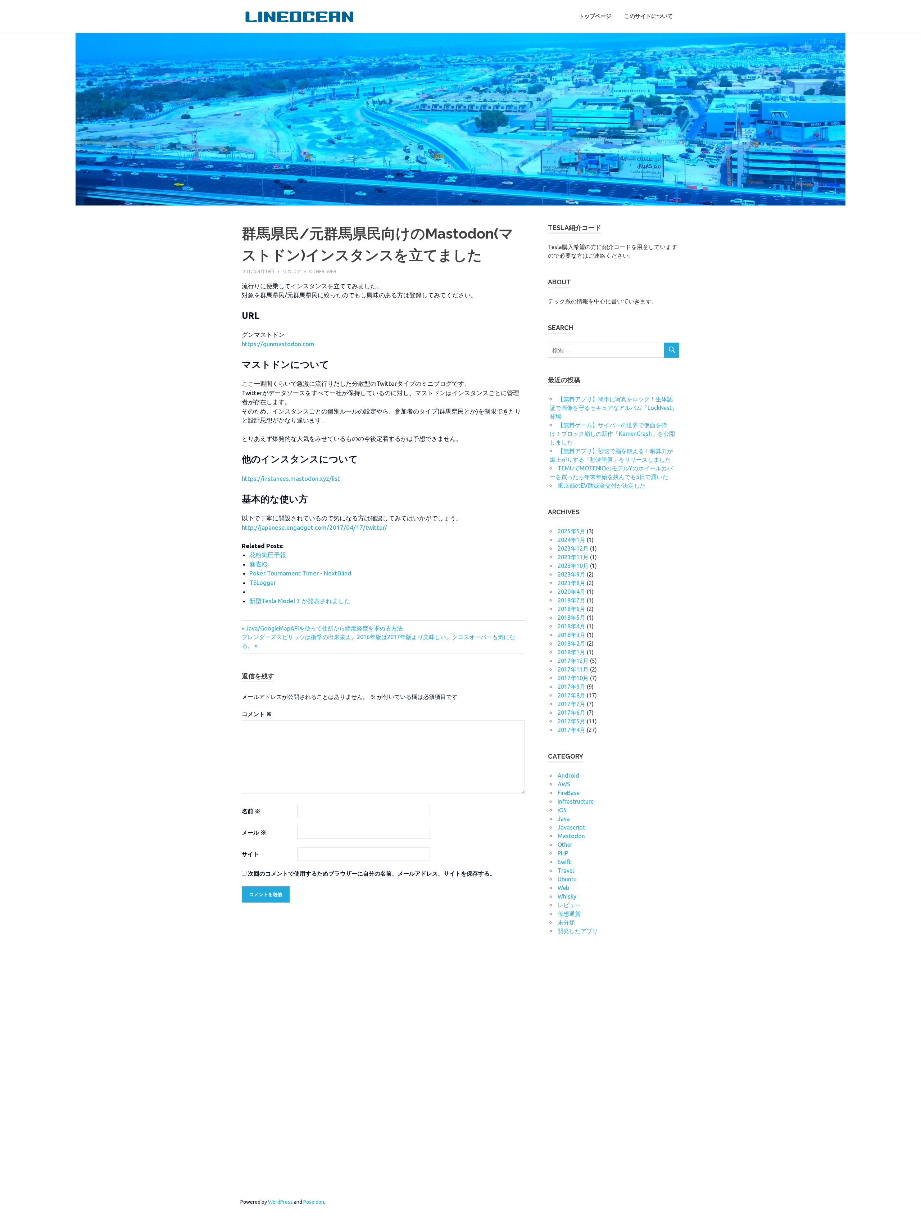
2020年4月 (571, 591)
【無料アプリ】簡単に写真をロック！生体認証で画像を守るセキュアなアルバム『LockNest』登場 (613, 408)
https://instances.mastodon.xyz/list (291, 478)
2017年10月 (573, 678)
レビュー (569, 905)
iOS (562, 810)
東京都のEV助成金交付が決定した (601, 485)
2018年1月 (571, 652)
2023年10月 (573, 565)
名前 (251, 811)
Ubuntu (567, 879)
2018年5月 (571, 617)
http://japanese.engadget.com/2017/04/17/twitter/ (314, 527)
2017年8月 (571, 695)
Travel (566, 870)
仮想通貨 (569, 913)
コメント (257, 714)
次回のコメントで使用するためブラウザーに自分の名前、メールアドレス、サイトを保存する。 (371, 873)
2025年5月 (571, 531)
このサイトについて (648, 16)
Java (564, 818)
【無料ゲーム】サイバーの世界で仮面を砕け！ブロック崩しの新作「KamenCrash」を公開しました (612, 434)
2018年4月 (571, 626)
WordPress (280, 1202)
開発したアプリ (578, 931)
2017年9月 (571, 686)
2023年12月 (573, 548)
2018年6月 (571, 609)
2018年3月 (571, 635)
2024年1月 (571, 540)
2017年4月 (571, 730)
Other (317, 271)
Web (331, 271)
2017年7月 (571, 704)
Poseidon (313, 1202)
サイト (250, 854)
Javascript (571, 827)
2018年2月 (571, 643)
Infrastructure (576, 801)
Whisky (567, 896)
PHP (563, 853)
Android (568, 775)
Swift (564, 862)
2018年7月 (571, 600)
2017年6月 (571, 712)
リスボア (291, 271)
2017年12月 (573, 660)
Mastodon (571, 836)
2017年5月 (571, 721)
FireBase (569, 793)
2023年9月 (571, 574)
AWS (564, 784)
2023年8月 (571, 583)
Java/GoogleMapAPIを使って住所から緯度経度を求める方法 (324, 628)
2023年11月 (573, 557)
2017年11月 (573, 669)
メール (254, 832)
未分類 (566, 922)
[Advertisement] (602, 1060)
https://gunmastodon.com (278, 343)
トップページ (595, 16)
